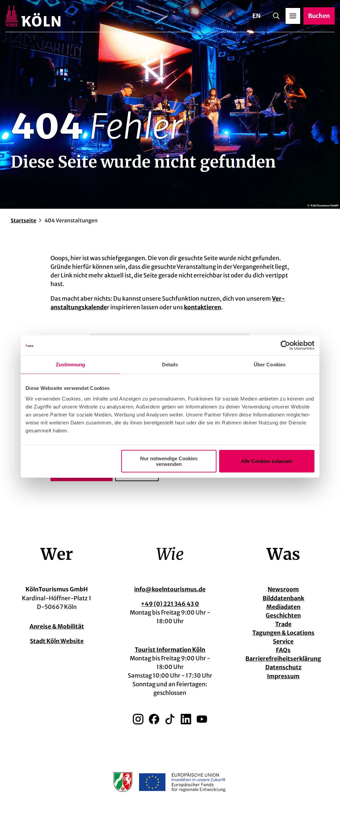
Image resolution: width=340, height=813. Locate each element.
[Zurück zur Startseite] (32, 16)
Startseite (23, 220)
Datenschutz (283, 667)
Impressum (283, 676)
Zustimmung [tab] (70, 364)
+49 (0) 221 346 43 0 (170, 604)
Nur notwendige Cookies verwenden (169, 461)
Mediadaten (283, 607)
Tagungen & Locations (283, 632)
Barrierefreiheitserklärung (283, 658)
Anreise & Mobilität (57, 626)
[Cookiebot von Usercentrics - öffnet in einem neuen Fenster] (285, 345)
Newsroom (283, 589)
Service (283, 641)
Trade (283, 624)
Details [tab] (170, 364)
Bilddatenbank (283, 598)
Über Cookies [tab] (270, 364)
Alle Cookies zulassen (266, 461)
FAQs (283, 650)
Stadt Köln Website (57, 641)
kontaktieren (202, 307)
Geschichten (283, 615)
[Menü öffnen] (293, 16)
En (256, 16)
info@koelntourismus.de (170, 589)
